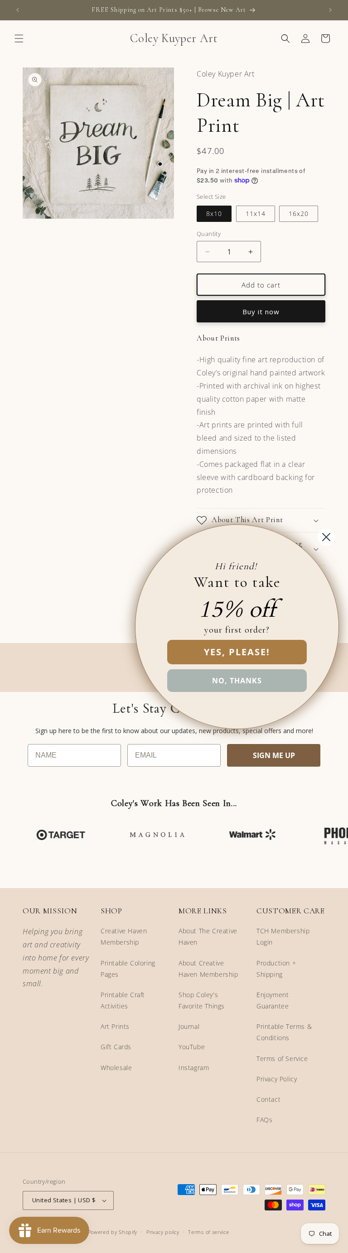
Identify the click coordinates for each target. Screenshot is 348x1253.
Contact (268, 1099)
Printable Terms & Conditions (284, 1032)
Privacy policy (162, 1232)
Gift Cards (116, 1046)
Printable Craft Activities (123, 1000)
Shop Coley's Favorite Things (202, 1000)
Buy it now (261, 311)
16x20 (299, 213)
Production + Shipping (276, 969)
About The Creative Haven (208, 936)
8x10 (214, 213)
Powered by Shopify (113, 1232)
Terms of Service (282, 1058)
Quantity (209, 234)
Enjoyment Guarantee (272, 1000)
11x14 (256, 213)
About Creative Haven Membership (208, 969)
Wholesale (116, 1067)
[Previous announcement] (18, 10)
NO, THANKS (237, 681)
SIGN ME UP (274, 755)
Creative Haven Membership (124, 936)
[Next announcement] (330, 10)
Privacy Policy (276, 1079)
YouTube (192, 1046)
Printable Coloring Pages (128, 969)
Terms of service (208, 1232)
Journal (189, 1026)
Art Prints (115, 1026)
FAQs (264, 1119)
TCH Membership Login (282, 936)
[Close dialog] (326, 537)
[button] (19, 38)
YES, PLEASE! (237, 652)
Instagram (194, 1067)
